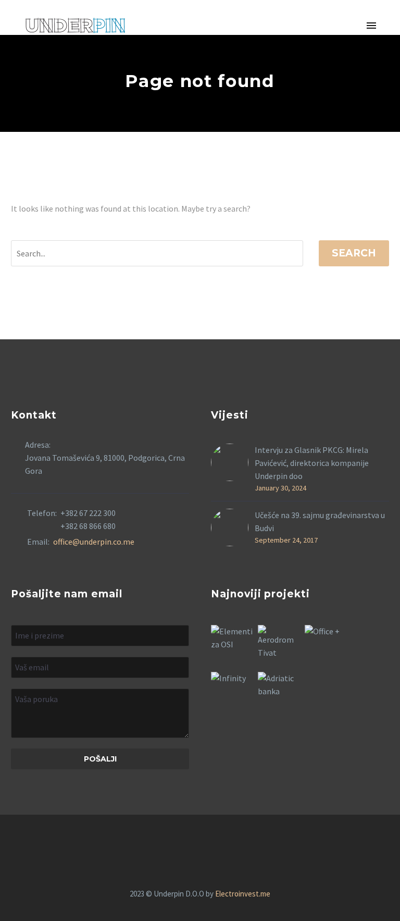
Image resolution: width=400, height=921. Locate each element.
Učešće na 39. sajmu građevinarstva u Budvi (320, 521)
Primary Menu (371, 26)
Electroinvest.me (242, 894)
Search (354, 253)
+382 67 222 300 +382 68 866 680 (88, 519)
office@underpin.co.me (93, 541)
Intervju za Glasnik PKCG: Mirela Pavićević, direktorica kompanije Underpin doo (312, 463)
